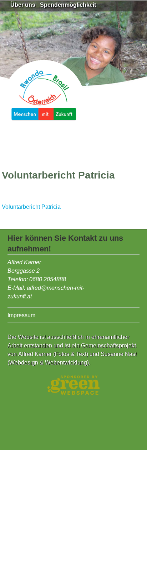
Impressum (21, 315)
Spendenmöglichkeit (68, 5)
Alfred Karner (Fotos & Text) (53, 354)
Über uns (22, 5)
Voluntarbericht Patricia (31, 207)
